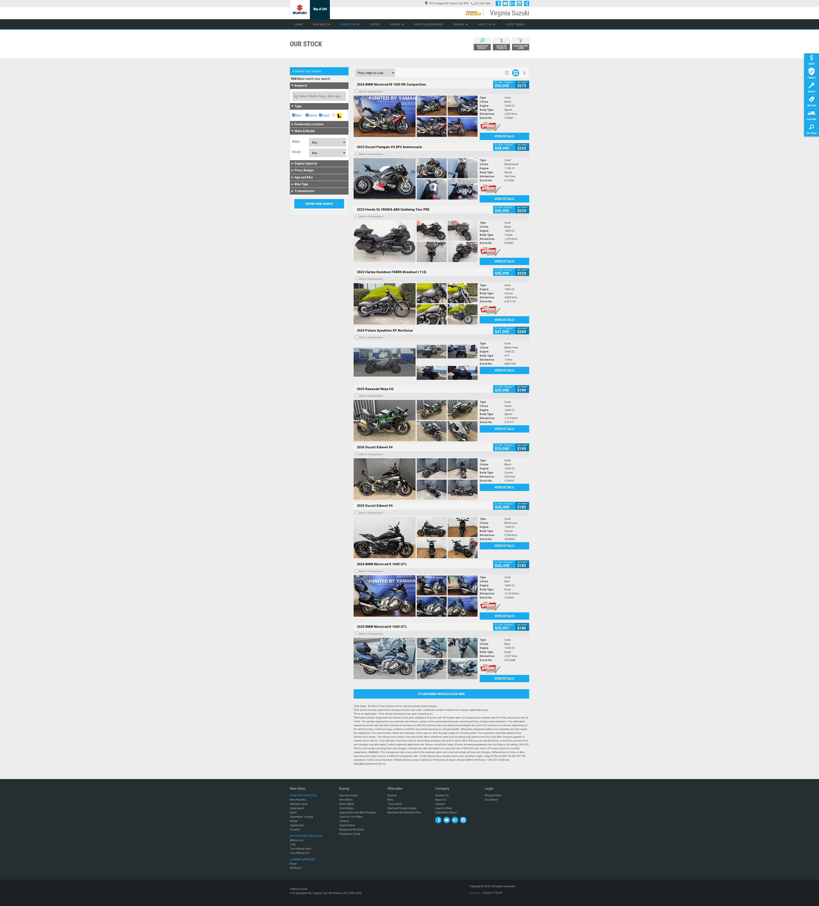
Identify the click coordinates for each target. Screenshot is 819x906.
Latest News (515, 24)
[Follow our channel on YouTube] (506, 3)
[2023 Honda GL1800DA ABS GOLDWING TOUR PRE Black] (416, 241)
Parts (390, 799)
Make (296, 141)
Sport (293, 812)
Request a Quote (349, 834)
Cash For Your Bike (351, 817)
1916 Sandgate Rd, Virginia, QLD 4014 (448, 3)
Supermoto (297, 825)
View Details (504, 136)
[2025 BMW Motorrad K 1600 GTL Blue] (416, 658)
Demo (312, 115)
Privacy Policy (493, 795)
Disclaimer (491, 799)
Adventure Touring (301, 817)
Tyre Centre (394, 804)
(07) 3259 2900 (482, 3)
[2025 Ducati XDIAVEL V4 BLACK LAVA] (416, 537)
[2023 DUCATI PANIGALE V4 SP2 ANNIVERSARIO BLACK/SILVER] (416, 179)
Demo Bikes (346, 804)
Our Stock (348, 24)
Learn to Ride (443, 808)
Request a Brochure (351, 829)
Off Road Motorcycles (306, 836)
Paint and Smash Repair (402, 808)
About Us (485, 24)
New (298, 115)
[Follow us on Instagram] (520, 3)
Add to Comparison (371, 91)
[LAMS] (339, 115)
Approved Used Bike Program (357, 812)
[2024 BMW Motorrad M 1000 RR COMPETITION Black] (416, 116)
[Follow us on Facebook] (499, 3)
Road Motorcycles (303, 795)
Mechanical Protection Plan (404, 812)
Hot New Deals (348, 795)
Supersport (297, 808)
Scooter (295, 829)
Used (325, 115)
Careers (440, 804)
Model (296, 152)
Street (294, 821)
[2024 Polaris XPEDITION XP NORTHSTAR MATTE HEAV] (416, 362)
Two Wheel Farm (300, 849)
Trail (292, 844)
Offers (375, 24)
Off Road (295, 868)
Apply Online (347, 825)
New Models (298, 799)
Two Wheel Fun (299, 853)
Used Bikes (346, 808)
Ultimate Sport (299, 804)
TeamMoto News (446, 812)
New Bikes (320, 24)
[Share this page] (525, 3)
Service (395, 24)
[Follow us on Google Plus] (513, 3)
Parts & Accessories (429, 24)
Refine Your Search (306, 71)
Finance (458, 24)
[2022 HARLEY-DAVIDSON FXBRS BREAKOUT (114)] (416, 304)
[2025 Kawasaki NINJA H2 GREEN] (416, 420)
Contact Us (442, 795)
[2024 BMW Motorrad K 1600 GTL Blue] (416, 596)
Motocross (296, 840)
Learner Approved (302, 859)
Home (299, 24)
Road (293, 863)
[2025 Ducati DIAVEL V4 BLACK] (416, 479)
